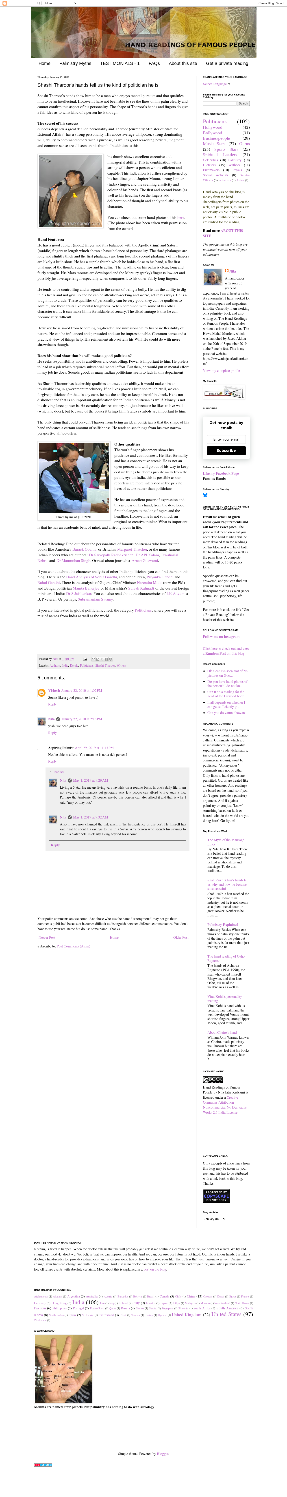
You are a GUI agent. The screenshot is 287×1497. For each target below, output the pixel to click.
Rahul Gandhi (48, 582)
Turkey (149, 1315)
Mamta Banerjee (86, 588)
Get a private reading (227, 63)
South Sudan (56, 1315)
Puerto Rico (97, 1308)
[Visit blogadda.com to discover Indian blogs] (43, 1465)
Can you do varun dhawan (226, 712)
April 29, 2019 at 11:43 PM (94, 747)
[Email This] (93, 659)
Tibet (123, 1315)
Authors (55, 665)
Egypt (232, 1296)
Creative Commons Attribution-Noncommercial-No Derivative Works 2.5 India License (225, 1105)
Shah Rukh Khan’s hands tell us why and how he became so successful (227, 884)
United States (226, 1314)
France (245, 1296)
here (180, 217)
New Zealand (222, 1303)
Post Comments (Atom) (73, 946)
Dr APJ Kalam (147, 554)
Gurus (244, 143)
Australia (92, 1296)
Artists (240, 180)
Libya (176, 1303)
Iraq (111, 1303)
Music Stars (214, 143)
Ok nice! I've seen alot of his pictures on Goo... (227, 672)
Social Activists (215, 175)
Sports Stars (226, 149)
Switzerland (106, 1315)
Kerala (74, 665)
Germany (40, 1303)
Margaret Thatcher (132, 549)
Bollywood (212, 132)
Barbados (122, 1296)
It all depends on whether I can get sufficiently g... (226, 704)
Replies (59, 771)
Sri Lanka (87, 1315)
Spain (72, 1315)
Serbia (153, 1308)
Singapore (167, 1308)
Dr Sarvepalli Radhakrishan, (111, 554)
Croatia (207, 1296)
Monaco (205, 1303)
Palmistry (234, 159)
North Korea (242, 1303)
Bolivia (137, 1296)
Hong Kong (59, 1303)
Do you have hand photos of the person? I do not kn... (227, 683)
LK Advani (176, 593)
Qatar (112, 1308)
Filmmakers (211, 169)
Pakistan (40, 1308)
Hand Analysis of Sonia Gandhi (91, 576)
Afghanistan (41, 1296)
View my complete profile (221, 370)
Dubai (220, 1296)
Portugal (78, 1308)
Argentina (73, 1296)
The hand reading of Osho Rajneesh (226, 958)
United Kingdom (186, 1314)
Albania (57, 1296)
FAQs (154, 63)
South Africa (202, 1308)
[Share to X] (102, 659)
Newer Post (47, 937)
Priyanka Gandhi (160, 576)
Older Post (180, 937)
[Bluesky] (205, 496)
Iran (102, 1303)
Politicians (143, 610)
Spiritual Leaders (220, 154)
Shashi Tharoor (105, 665)
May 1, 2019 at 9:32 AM (90, 817)
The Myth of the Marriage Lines (225, 841)
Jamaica (151, 1303)
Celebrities (210, 159)
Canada (164, 1296)
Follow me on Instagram (221, 636)
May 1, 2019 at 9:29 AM (90, 780)
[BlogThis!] (98, 659)
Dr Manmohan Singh (73, 560)
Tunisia (135, 1315)
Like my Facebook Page (221, 473)
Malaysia (190, 1303)
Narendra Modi (149, 582)
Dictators (209, 164)
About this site (183, 63)
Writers (121, 665)
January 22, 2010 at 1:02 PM (81, 690)
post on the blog (155, 1269)
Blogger (162, 1453)
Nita (51, 718)
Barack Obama (84, 549)
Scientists (225, 180)
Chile (178, 1296)
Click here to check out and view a (226, 651)
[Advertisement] (89, 641)
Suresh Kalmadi (141, 588)
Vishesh (54, 690)
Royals (237, 169)
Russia (125, 1308)
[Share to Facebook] (106, 659)
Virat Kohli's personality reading (224, 998)
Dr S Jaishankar (78, 593)
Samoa (140, 1308)
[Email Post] (85, 658)
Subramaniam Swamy (95, 599)
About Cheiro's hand (222, 1032)
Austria (108, 1296)
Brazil (150, 1296)
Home (44, 63)
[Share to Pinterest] (110, 659)
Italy (136, 1302)
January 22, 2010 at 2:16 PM (81, 718)
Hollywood (212, 127)
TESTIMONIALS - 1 (120, 63)
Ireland (123, 1303)
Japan (163, 1303)
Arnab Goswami (145, 560)
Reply (52, 704)
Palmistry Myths (75, 63)
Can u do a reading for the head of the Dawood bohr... (226, 693)
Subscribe (226, 450)
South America (227, 1308)
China (191, 1296)
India (65, 665)
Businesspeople (216, 138)
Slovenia (183, 1308)
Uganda (162, 1315)
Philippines (59, 1308)
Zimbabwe (40, 1320)
